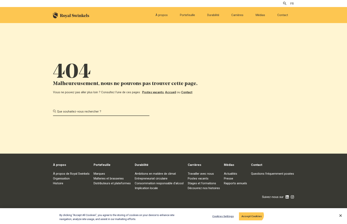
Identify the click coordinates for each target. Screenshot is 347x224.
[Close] (340, 215)
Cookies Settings (223, 216)
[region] (173, 216)
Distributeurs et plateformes (112, 183)
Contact (282, 15)
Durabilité (213, 15)
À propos (161, 15)
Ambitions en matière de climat (155, 173)
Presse (228, 178)
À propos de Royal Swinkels (71, 173)
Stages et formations (202, 183)
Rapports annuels (235, 183)
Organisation (61, 178)
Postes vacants (153, 92)
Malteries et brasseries (109, 178)
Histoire (58, 183)
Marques (99, 173)
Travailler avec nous (201, 173)
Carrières (237, 15)
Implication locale (146, 188)
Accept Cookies (251, 216)
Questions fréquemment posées (272, 173)
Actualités (230, 173)
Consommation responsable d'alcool (159, 183)
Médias (260, 15)
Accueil (170, 92)
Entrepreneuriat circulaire (151, 178)
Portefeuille (187, 15)
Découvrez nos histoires (204, 188)
